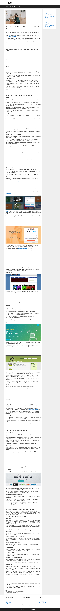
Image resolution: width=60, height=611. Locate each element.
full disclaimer (34, 605)
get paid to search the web (33, 409)
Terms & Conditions (42, 602)
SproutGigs (17, 181)
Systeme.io (7, 601)
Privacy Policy (41, 601)
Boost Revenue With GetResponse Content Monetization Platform (15, 591)
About (7, 6)
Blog (15, 6)
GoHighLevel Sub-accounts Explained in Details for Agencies (49, 19)
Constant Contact (8, 602)
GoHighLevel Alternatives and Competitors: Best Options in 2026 (49, 14)
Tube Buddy (8, 603)
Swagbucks (8, 193)
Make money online (9, 590)
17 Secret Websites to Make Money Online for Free (13, 592)
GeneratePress (36, 609)
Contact (19, 6)
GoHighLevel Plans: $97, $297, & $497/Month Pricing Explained (49, 23)
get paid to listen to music (24, 424)
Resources (11, 6)
